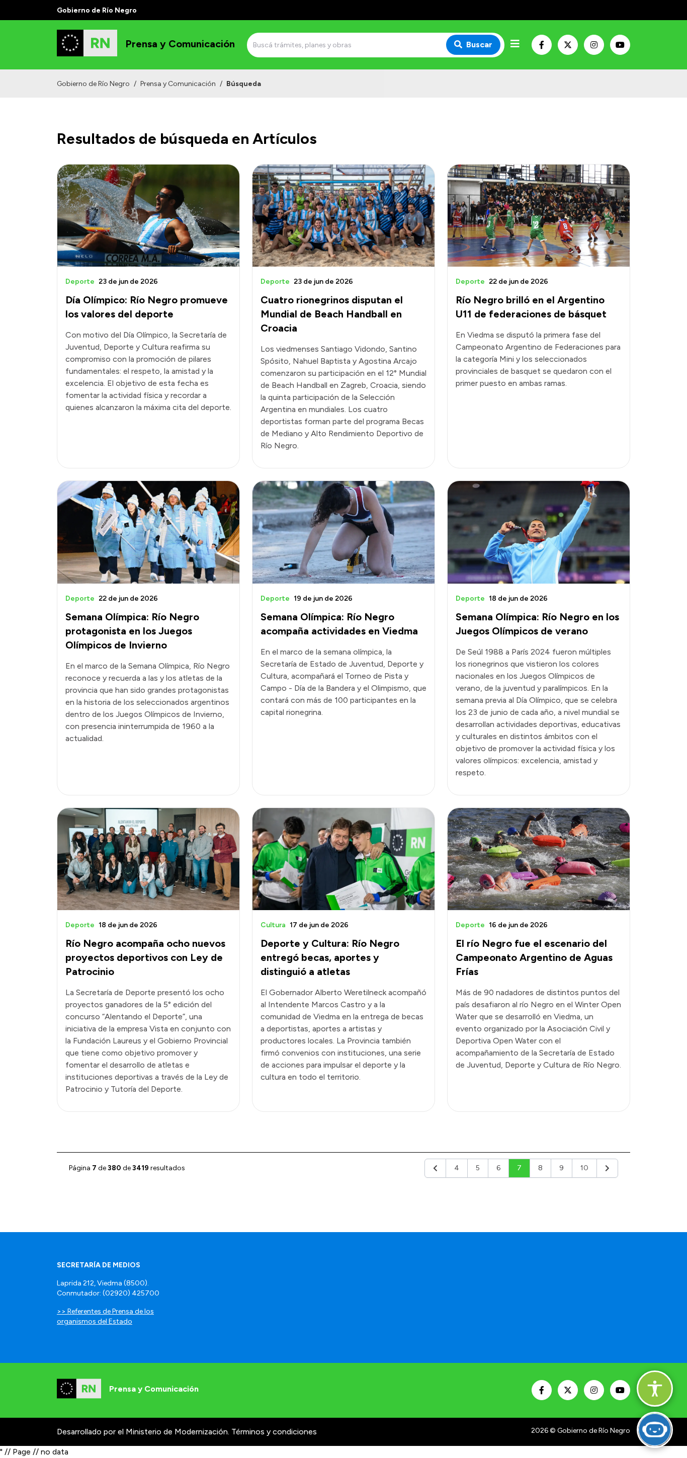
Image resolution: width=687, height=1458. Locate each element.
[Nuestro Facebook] (542, 45)
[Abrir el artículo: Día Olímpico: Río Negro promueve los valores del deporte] (148, 216)
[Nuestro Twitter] (568, 45)
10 (584, 1168)
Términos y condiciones (274, 1431)
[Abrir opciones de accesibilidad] (655, 1388)
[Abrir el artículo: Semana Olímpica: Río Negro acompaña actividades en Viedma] (343, 532)
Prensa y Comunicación (178, 83)
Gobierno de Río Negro (93, 83)
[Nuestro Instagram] (594, 45)
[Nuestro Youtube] (620, 45)
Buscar (479, 44)
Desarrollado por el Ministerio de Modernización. (143, 1431)
